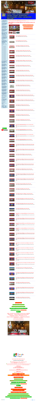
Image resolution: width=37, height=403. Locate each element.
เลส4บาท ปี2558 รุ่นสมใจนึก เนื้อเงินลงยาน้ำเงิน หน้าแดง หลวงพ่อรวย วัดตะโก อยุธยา (24, 203)
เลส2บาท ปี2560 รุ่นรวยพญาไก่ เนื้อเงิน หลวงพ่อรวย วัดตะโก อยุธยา (23, 297)
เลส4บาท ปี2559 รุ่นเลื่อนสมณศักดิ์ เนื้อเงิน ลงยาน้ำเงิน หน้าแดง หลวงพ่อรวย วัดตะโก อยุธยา (25, 218)
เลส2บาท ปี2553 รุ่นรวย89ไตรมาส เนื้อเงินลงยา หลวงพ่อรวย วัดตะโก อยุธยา (23, 60)
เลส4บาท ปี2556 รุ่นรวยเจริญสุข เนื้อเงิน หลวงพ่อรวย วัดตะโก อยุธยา (23, 119)
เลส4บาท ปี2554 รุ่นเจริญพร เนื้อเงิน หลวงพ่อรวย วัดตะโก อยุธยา (22, 70)
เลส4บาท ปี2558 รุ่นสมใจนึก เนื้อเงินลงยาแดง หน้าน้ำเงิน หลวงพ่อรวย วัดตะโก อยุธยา (24, 198)
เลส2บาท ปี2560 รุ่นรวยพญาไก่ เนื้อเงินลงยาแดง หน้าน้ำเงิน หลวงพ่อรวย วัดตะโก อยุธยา (25, 292)
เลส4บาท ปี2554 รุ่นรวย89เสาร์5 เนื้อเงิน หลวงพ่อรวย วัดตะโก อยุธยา (23, 65)
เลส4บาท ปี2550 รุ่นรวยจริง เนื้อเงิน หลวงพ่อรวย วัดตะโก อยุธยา (22, 45)
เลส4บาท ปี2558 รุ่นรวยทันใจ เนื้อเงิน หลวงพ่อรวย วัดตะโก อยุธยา (22, 188)
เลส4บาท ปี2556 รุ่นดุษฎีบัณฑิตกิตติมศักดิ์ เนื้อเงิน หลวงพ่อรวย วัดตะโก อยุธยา (24, 129)
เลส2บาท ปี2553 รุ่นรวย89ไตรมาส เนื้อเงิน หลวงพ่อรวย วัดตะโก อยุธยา (23, 55)
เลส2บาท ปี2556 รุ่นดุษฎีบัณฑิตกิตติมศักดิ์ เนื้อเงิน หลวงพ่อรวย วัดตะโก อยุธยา (24, 139)
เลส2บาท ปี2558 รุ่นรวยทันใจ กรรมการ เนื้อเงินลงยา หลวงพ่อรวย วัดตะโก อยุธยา (24, 193)
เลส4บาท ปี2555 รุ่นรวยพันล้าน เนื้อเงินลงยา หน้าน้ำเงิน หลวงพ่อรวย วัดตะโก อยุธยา (24, 75)
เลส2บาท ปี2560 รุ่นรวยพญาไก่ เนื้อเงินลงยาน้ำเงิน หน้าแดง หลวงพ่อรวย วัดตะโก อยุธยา (25, 287)
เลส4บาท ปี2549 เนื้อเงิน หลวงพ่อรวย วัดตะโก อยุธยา (21, 40)
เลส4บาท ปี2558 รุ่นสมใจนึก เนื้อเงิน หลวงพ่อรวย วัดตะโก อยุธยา (22, 208)
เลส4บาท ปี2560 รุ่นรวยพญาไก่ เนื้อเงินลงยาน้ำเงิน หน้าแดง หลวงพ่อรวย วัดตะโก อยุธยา (25, 272)
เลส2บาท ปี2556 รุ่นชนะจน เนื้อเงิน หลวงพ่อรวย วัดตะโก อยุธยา (22, 114)
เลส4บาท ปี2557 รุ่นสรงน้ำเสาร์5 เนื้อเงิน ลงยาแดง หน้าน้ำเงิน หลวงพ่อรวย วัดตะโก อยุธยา (25, 144)
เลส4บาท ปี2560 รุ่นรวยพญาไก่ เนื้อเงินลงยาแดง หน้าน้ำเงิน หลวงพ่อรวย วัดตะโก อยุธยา (25, 277)
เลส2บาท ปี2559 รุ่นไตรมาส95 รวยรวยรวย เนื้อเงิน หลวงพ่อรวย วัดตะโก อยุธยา (24, 267)
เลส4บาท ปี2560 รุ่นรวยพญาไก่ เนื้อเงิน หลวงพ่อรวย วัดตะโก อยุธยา (23, 282)
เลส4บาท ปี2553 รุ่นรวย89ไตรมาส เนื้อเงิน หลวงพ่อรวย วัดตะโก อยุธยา (23, 50)
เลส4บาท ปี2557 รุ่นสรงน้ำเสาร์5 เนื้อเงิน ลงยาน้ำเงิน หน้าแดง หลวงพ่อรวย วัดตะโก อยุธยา (25, 149)
